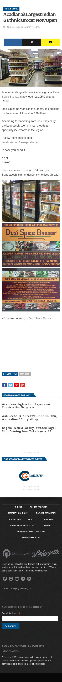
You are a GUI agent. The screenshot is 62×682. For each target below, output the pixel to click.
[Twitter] (31, 42)
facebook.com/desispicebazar (20, 142)
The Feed (19, 507)
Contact (48, 525)
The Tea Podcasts (38, 507)
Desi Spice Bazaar (40, 318)
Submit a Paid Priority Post (23, 525)
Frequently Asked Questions (31, 531)
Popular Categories (46, 513)
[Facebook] (13, 42)
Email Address (11, 613)
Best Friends (15, 519)
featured (24, 374)
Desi (39, 121)
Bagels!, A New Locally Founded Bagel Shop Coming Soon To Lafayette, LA (29, 429)
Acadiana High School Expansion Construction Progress (26, 406)
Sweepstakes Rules (31, 537)
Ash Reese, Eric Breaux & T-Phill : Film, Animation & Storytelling (29, 417)
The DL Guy (13, 26)
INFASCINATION (10, 651)
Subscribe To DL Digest (18, 513)
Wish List (32, 519)
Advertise (49, 519)
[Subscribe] (50, 42)
